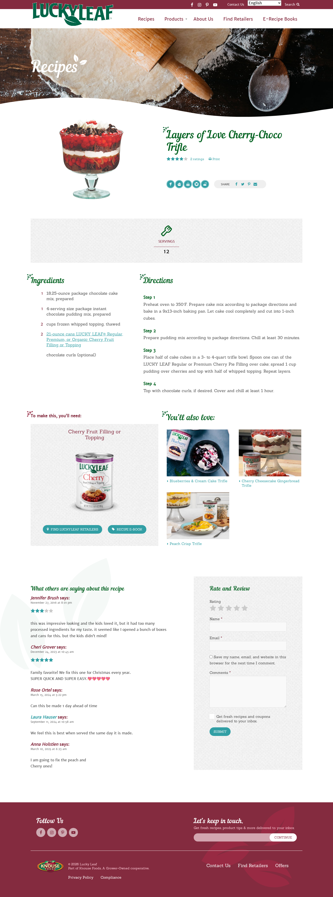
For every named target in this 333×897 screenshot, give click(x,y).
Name (216, 619)
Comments (220, 672)
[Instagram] (199, 4)
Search (290, 4)
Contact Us (235, 4)
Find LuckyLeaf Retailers (74, 529)
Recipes (146, 19)
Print (216, 159)
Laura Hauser (43, 717)
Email (216, 638)
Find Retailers (238, 19)
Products (173, 19)
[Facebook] (191, 4)
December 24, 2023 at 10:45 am (52, 652)
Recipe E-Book (129, 529)
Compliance (111, 877)
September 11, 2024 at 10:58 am (52, 722)
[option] (92, 159)
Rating (215, 601)
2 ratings (197, 159)
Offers (282, 865)
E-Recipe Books (280, 19)
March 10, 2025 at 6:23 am (49, 749)
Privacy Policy (80, 877)
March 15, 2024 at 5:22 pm (49, 695)
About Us (203, 19)
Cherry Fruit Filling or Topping (94, 434)
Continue (283, 837)
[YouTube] (215, 4)
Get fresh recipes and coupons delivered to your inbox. (243, 718)
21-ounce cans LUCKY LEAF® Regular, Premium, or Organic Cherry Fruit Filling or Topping (84, 339)
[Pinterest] (207, 4)
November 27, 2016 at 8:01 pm (51, 603)
